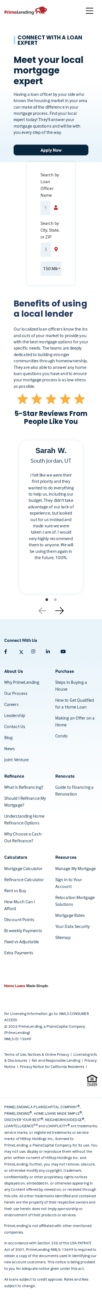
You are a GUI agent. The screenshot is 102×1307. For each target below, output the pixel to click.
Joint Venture (16, 759)
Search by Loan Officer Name (50, 185)
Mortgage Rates (70, 915)
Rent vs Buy (15, 890)
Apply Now (51, 150)
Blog (8, 737)
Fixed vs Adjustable (21, 941)
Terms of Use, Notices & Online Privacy (37, 1054)
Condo (61, 736)
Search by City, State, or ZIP (50, 230)
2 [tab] (55, 599)
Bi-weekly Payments (23, 930)
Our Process (15, 693)
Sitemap (63, 937)
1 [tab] (47, 599)
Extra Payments (18, 952)
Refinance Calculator (24, 879)
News (9, 748)
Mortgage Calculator (23, 868)
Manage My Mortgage (75, 868)
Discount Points (19, 919)
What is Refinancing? (23, 787)
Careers (11, 704)
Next (59, 609)
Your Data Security (72, 926)
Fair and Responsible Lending (56, 1060)
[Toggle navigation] (89, 10)
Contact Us (14, 726)
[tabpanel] (51, 522)
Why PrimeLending (21, 682)
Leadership (14, 715)
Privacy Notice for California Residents (52, 1066)
